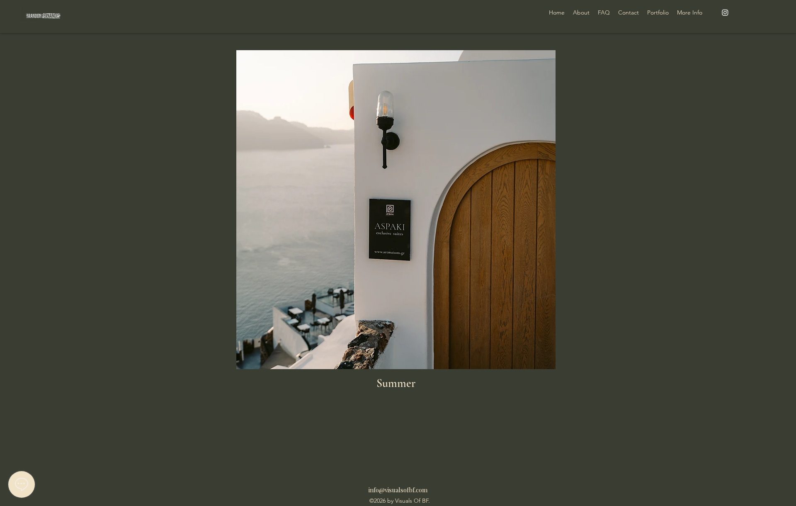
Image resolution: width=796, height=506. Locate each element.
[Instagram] (725, 12)
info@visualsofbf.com (398, 490)
